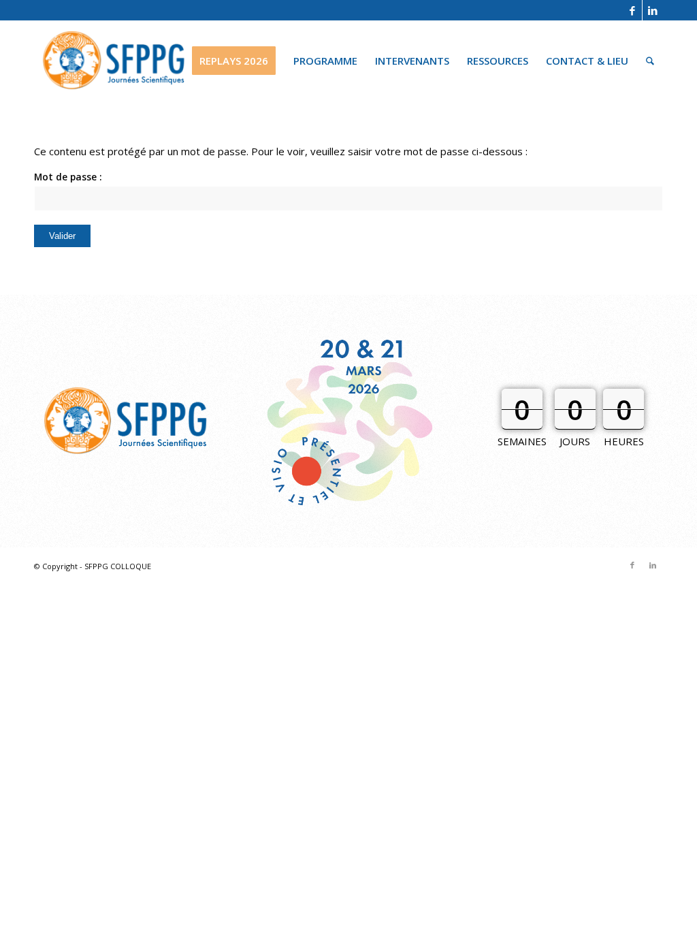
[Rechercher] (650, 60)
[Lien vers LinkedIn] (653, 10)
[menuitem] (234, 60)
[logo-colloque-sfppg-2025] (114, 60)
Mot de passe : (68, 176)
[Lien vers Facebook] (632, 10)
